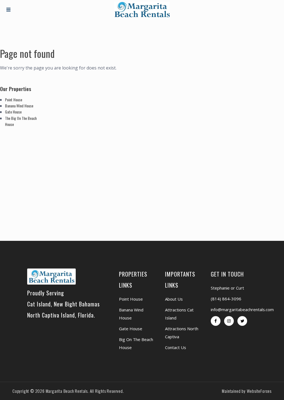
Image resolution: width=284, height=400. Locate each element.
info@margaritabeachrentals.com (242, 309)
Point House (13, 99)
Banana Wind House (19, 106)
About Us (174, 299)
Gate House (13, 112)
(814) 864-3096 (226, 298)
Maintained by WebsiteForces (247, 391)
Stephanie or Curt (227, 288)
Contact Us (175, 347)
